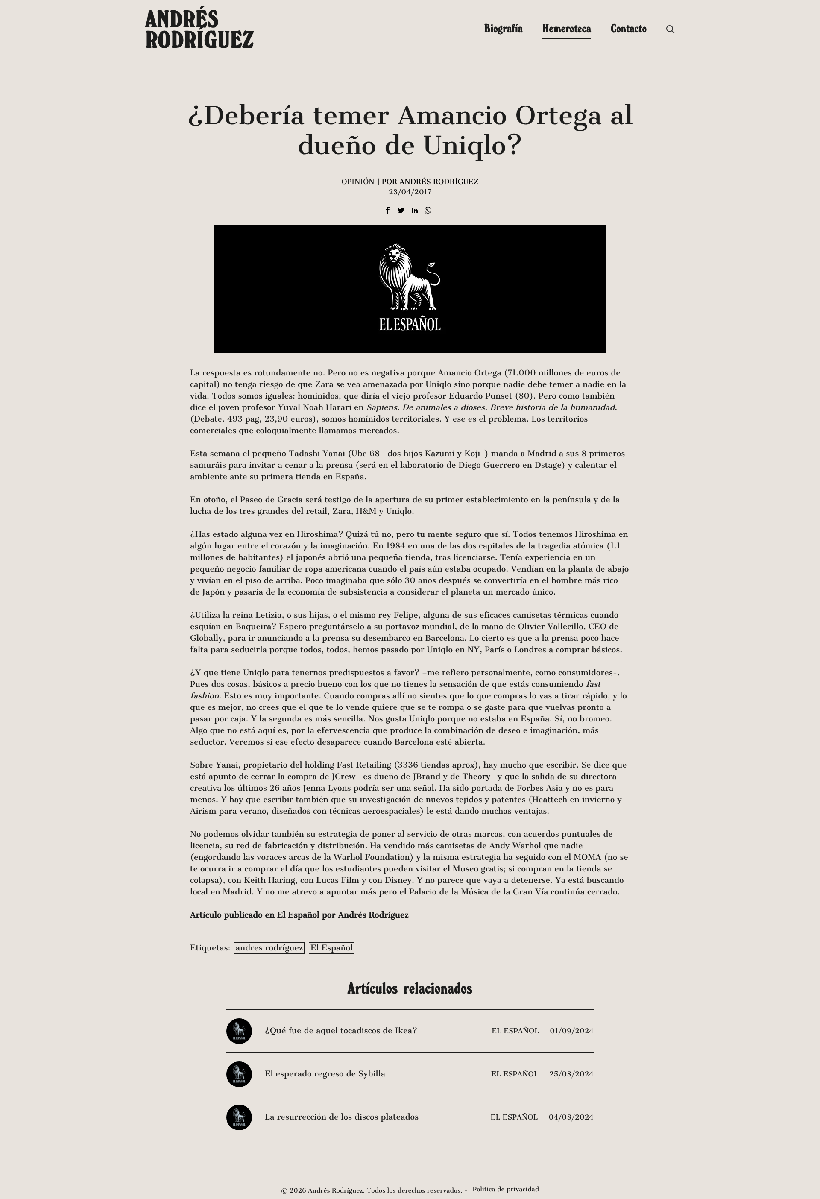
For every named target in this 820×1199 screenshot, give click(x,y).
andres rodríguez (269, 948)
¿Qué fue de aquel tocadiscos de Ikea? (341, 1031)
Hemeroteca (566, 28)
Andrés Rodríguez (199, 29)
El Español (331, 948)
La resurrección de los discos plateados (342, 1117)
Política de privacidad (506, 1189)
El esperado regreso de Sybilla (325, 1074)
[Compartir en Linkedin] (414, 211)
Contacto (629, 28)
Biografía (503, 28)
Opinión (357, 181)
